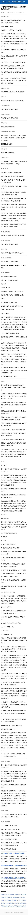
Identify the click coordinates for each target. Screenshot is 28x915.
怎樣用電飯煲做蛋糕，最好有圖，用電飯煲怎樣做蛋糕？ (14, 900)
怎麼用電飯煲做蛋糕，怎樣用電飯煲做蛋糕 (12, 853)
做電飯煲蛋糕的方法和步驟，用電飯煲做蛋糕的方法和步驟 (14, 894)
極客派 (4, 2)
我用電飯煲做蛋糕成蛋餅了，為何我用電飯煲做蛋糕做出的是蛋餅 (14, 903)
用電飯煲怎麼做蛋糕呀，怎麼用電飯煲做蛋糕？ (14, 865)
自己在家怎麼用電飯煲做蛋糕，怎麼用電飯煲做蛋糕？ (14, 878)
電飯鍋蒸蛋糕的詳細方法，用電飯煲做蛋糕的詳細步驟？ (14, 906)
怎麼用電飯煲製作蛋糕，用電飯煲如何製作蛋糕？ (13, 897)
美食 (9, 2)
